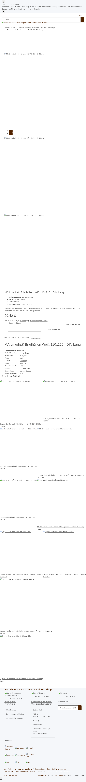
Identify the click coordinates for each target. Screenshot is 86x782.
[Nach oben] (1, 778)
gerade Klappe (25, 371)
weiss (22, 358)
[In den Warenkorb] (6, 41)
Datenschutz (38, 710)
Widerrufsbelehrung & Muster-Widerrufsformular (41, 731)
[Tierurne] (38, 693)
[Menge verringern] (6, 329)
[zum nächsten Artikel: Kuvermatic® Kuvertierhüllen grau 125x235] (10, 34)
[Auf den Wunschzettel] (10, 50)
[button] (70, 15)
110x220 (23, 363)
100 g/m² (23, 355)
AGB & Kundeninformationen (41, 715)
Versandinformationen (14, 718)
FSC (21, 366)
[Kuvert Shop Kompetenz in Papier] (16, 694)
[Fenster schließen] (6, 45)
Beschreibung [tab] (36, 338)
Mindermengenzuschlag (39, 321)
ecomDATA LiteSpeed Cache (73, 775)
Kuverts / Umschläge (25, 304)
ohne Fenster (25, 368)
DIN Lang (23, 361)
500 (21, 374)
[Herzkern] (63, 693)
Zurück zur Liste (9, 28)
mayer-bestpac (25, 353)
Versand (23, 321)
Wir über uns (11, 710)
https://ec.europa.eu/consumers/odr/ (59, 771)
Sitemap (36, 720)
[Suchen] (82, 19)
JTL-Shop (50, 775)
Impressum (37, 725)
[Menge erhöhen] (37, 333)
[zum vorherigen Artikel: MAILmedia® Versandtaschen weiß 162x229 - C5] (6, 34)
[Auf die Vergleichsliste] (6, 50)
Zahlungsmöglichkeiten (15, 714)
